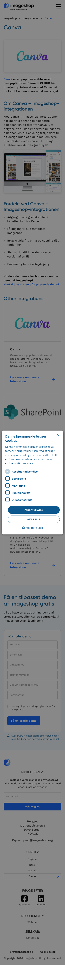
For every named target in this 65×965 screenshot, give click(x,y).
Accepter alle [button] (34, 509)
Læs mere (27, 463)
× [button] (57, 435)
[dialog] (32, 483)
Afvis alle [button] (33, 519)
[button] (32, 528)
